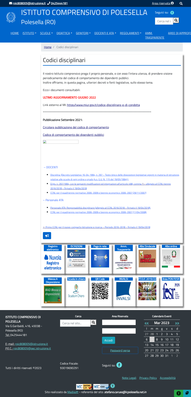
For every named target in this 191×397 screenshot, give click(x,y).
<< (147, 322)
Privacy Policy (148, 378)
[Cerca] (176, 20)
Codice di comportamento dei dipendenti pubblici (73, 134)
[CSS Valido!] (101, 386)
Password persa (120, 350)
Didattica (63, 33)
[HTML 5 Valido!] (84, 386)
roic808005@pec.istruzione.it (32, 348)
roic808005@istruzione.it (31, 344)
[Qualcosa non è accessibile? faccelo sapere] (47, 235)
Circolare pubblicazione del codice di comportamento (76, 127)
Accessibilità (168, 378)
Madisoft (72, 392)
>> (177, 322)
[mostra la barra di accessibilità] (178, 393)
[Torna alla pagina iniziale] (11, 17)
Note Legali (129, 378)
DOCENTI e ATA (104, 33)
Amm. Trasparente (154, 35)
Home (15, 33)
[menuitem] (15, 34)
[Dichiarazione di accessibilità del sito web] (112, 386)
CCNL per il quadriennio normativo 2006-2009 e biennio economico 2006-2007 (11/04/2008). (98, 212)
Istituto (28, 33)
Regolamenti (129, 33)
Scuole (45, 33)
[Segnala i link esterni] (187, 393)
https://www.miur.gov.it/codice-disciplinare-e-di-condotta (103, 105)
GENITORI (82, 33)
